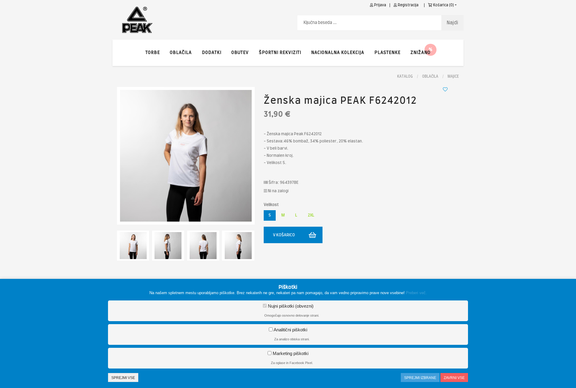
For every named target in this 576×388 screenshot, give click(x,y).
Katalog (405, 76)
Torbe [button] (153, 53)
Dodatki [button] (211, 53)
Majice (453, 76)
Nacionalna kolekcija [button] (337, 53)
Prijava (379, 5)
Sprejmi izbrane (420, 378)
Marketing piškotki (290, 353)
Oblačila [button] (181, 53)
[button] (420, 53)
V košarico (284, 235)
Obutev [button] (240, 53)
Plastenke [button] (387, 53)
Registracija (407, 5)
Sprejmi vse (123, 378)
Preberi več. (416, 293)
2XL (311, 215)
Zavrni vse (454, 378)
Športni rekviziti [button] (280, 53)
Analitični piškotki (290, 329)
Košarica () (443, 5)
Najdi (452, 22)
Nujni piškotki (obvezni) (290, 306)
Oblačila (430, 76)
